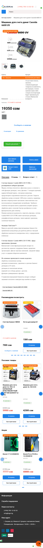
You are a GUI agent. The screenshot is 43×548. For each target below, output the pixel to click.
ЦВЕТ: (4, 112)
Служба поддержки (10, 501)
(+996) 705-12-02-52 (26, 7)
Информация (7, 496)
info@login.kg (8, 513)
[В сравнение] (18, 306)
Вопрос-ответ (30, 177)
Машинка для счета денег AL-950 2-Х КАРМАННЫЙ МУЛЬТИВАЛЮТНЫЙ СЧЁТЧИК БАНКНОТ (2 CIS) (10, 390)
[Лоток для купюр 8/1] (31, 310)
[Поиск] (39, 12)
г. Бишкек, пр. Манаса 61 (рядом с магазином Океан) (21, 521)
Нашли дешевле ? (13, 144)
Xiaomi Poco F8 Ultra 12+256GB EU (30, 455)
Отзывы (15, 177)
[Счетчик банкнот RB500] (11, 310)
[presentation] (2, 327)
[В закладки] (18, 302)
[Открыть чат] (38, 543)
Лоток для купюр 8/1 (30, 322)
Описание (5, 177)
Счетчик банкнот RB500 (11, 322)
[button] (20, 487)
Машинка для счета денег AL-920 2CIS (30, 386)
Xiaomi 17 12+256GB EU (11, 454)
